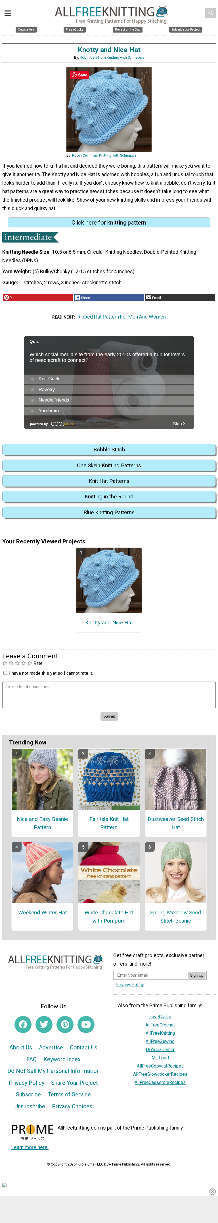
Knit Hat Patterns (109, 481)
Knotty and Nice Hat (109, 622)
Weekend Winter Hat (42, 912)
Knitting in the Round (109, 496)
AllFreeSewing (160, 1041)
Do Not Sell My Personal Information (53, 1071)
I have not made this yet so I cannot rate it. (51, 673)
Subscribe (28, 1094)
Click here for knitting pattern (109, 222)
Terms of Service (69, 1094)
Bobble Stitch (109, 449)
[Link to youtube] (86, 1024)
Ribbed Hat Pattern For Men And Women (121, 317)
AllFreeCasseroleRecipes (160, 1082)
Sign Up (196, 975)
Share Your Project (74, 1082)
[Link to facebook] (23, 1024)
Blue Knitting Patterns (109, 512)
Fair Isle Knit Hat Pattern (109, 823)
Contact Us (83, 1047)
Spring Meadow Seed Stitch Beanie (175, 916)
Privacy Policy (26, 1082)
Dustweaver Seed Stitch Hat (176, 823)
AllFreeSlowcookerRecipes (160, 1074)
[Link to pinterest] (65, 1024)
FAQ (31, 1059)
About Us (20, 1047)
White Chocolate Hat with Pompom (109, 916)
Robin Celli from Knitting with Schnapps (112, 57)
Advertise (51, 1047)
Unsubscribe (29, 1106)
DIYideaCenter (160, 1049)
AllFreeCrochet (160, 1025)
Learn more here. (30, 1147)
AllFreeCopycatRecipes (160, 1066)
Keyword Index (62, 1059)
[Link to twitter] (44, 1024)
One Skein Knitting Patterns (109, 465)
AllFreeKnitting (160, 1033)
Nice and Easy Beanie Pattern (42, 823)
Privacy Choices (72, 1106)
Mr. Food (160, 1057)
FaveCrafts (160, 1016)
